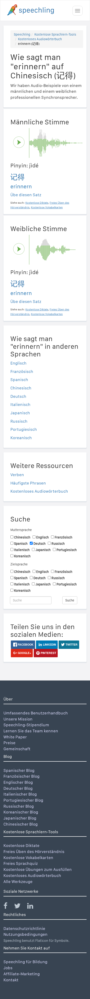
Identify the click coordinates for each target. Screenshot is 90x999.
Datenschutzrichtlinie (24, 928)
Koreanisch (21, 437)
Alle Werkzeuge (18, 881)
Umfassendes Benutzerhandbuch (35, 712)
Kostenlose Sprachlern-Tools (55, 34)
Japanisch (20, 412)
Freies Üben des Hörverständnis (33, 851)
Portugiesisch (23, 429)
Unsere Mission (18, 719)
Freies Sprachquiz (20, 863)
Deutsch (18, 396)
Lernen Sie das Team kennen (30, 730)
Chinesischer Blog (20, 824)
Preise (9, 742)
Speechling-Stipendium (26, 724)
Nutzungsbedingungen (25, 934)
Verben (17, 474)
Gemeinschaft (16, 748)
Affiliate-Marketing (21, 973)
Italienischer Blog (20, 794)
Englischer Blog (18, 782)
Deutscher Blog (18, 788)
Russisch (18, 421)
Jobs (7, 967)
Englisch (18, 363)
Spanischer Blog (18, 770)
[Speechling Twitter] (20, 906)
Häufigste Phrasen (28, 483)
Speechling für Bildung (25, 961)
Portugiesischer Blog (23, 800)
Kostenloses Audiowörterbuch (40, 39)
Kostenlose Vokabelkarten (28, 857)
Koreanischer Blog (20, 812)
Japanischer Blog (19, 818)
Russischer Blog (18, 806)
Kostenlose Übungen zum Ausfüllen (37, 869)
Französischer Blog (21, 776)
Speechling (22, 34)
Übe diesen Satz (25, 194)
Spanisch (19, 379)
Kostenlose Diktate (21, 845)
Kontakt (10, 979)
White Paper (15, 736)
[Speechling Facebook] (8, 906)
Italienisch (20, 404)
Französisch (21, 371)
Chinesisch (20, 387)
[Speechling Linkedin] (33, 906)
